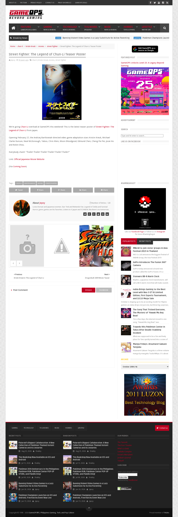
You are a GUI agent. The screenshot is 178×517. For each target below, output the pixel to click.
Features (28, 28)
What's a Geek (123, 448)
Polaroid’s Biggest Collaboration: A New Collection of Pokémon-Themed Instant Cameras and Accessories (36, 445)
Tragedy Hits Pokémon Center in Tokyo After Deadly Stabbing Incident (149, 330)
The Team (23, 3)
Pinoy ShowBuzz (64, 3)
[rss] (167, 3)
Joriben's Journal (124, 458)
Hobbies (129, 28)
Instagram (161, 232)
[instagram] (163, 3)
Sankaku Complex (125, 452)
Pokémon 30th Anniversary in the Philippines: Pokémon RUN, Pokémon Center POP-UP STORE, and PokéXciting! (39, 471)
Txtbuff (121, 461)
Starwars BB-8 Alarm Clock (146, 276)
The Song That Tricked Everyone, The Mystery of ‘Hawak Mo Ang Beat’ (149, 312)
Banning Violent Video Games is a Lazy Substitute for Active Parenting (79, 38)
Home (12, 46)
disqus (88, 290)
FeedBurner (133, 480)
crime (42, 38)
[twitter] (155, 3)
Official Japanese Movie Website (29, 159)
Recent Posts (145, 241)
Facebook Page (138, 232)
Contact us (163, 428)
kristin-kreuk (30, 46)
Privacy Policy (36, 3)
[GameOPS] (85, 214)
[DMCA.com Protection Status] (125, 490)
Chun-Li (24, 127)
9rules (166, 513)
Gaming (50, 28)
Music (110, 28)
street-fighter (52, 46)
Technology (70, 28)
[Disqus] (61, 330)
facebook (103, 290)
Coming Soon (19, 166)
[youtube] (159, 3)
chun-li (20, 46)
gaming (121, 38)
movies (41, 46)
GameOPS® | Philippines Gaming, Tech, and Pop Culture (51, 513)
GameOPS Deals (81, 3)
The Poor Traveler (125, 445)
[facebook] (150, 3)
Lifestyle (147, 28)
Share (41, 190)
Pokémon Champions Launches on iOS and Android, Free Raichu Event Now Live (38, 496)
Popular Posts (129, 241)
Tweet (20, 190)
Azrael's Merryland (125, 455)
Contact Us (49, 3)
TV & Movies (90, 28)
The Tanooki (122, 442)
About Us (12, 3)
